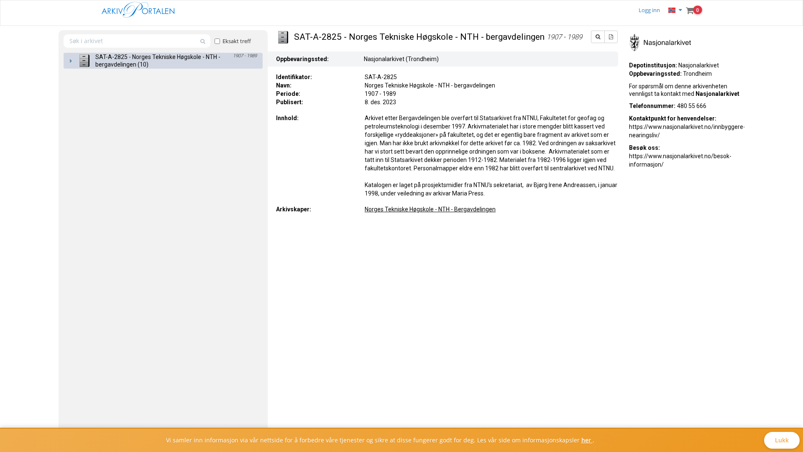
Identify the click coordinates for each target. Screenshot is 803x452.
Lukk (782, 440)
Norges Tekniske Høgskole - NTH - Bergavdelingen (430, 209)
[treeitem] (163, 61)
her (587, 440)
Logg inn (649, 10)
